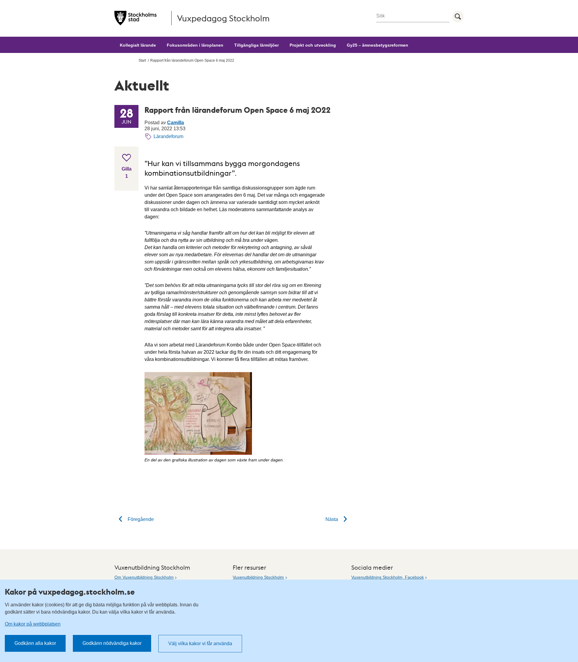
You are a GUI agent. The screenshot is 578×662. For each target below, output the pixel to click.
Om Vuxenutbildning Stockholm (144, 577)
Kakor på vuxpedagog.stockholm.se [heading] (70, 591)
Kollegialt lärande (138, 45)
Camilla (175, 122)
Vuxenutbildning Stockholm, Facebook (387, 577)
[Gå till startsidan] (135, 18)
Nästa (332, 519)
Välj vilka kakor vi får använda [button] (200, 643)
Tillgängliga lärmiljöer (256, 45)
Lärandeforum (168, 136)
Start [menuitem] (142, 60)
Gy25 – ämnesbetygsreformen (377, 45)
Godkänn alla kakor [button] (35, 643)
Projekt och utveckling (313, 45)
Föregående (140, 519)
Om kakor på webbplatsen (33, 624)
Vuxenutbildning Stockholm (258, 577)
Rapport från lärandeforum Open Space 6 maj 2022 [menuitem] (192, 60)
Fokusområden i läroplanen (195, 45)
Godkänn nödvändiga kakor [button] (111, 643)
